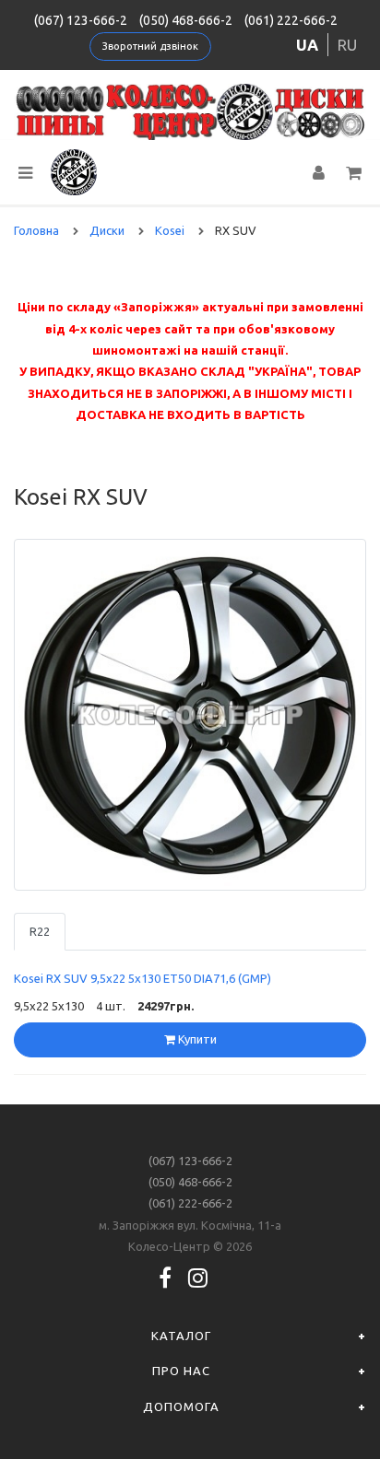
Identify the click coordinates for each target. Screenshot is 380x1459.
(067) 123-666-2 (80, 20)
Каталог (181, 1335)
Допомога (181, 1406)
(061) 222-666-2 (291, 20)
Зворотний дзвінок (150, 46)
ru (347, 44)
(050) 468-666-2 (185, 20)
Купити (196, 1039)
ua (307, 44)
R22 (40, 931)
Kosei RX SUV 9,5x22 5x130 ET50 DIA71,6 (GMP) (142, 978)
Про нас (181, 1370)
